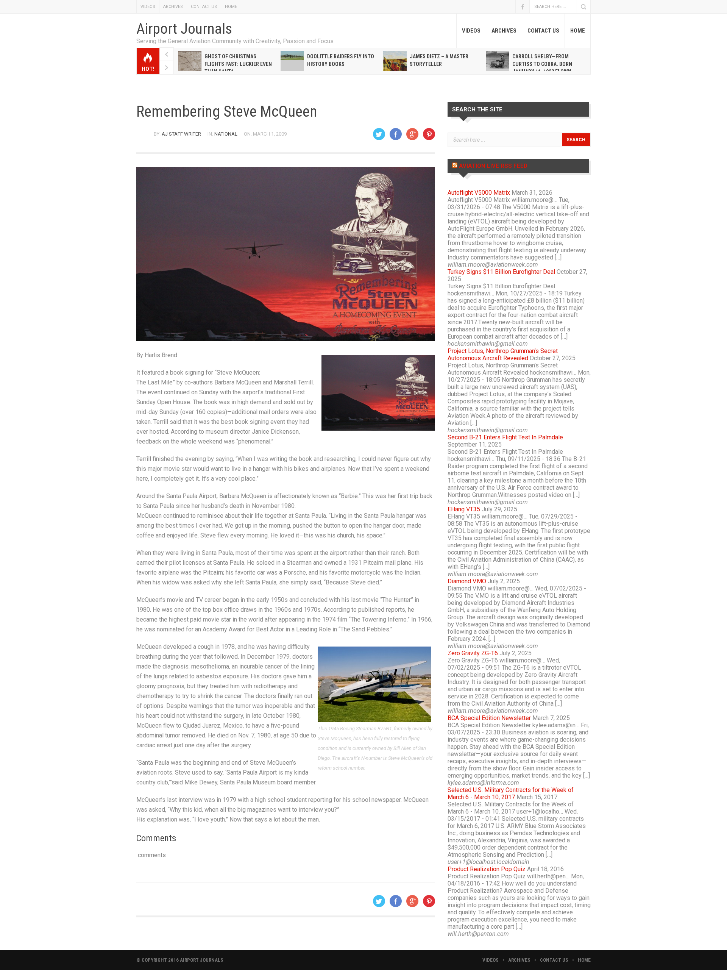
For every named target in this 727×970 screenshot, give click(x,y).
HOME (231, 6)
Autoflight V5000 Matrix (479, 192)
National (225, 134)
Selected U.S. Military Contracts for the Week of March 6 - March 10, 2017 (511, 793)
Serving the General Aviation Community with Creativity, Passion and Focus (235, 41)
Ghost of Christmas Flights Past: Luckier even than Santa (238, 64)
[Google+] (412, 134)
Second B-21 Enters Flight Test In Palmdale (505, 437)
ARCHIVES (173, 6)
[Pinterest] (429, 134)
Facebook (522, 6)
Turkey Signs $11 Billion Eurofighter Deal (501, 271)
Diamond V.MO (467, 581)
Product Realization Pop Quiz (487, 869)
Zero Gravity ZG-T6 (473, 653)
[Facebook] (396, 134)
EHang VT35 (464, 509)
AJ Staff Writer (181, 134)
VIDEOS (147, 6)
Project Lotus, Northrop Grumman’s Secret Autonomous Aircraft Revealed (503, 354)
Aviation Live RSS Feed (493, 165)
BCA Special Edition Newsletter (489, 718)
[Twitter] (379, 134)
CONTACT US (204, 6)
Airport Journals (184, 28)
